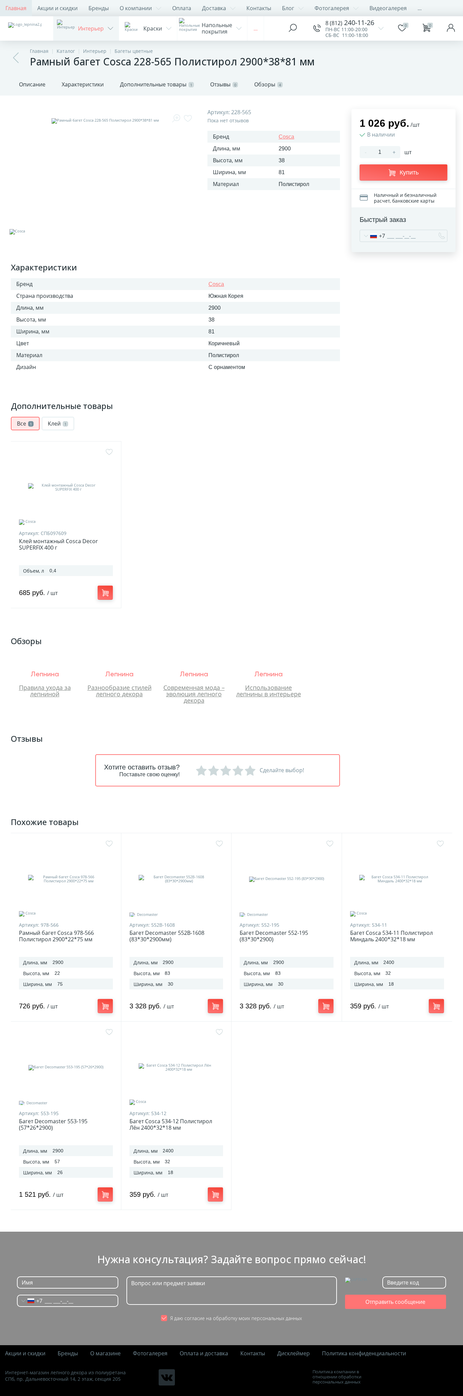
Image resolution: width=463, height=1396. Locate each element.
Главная (15, 8)
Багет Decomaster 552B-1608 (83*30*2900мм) (166, 936)
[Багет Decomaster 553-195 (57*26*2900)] (66, 1067)
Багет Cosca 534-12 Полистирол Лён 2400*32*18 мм (170, 1124)
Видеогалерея (388, 8)
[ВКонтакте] (167, 1377)
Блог (288, 8)
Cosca (286, 137)
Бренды (98, 8)
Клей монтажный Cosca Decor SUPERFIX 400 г (58, 544)
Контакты (258, 8)
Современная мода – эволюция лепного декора (194, 693)
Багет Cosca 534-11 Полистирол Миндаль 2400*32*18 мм (391, 936)
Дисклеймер (293, 1353)
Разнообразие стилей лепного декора (119, 690)
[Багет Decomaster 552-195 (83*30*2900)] (287, 879)
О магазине (105, 1353)
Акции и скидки (57, 8)
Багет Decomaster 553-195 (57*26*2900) (53, 1124)
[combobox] (372, 236)
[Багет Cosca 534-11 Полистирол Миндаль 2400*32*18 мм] (397, 879)
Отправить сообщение (395, 1302)
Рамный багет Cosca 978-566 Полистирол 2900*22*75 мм (56, 936)
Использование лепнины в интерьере (268, 690)
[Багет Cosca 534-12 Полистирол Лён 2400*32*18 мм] (176, 1067)
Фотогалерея (332, 8)
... (420, 8)
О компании (136, 8)
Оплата (181, 8)
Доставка (214, 8)
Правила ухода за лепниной (45, 690)
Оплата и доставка (204, 1353)
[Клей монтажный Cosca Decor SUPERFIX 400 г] (66, 487)
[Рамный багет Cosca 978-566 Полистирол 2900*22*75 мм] (66, 879)
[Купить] (105, 593)
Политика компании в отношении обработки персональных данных (337, 1376)
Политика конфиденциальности (364, 1353)
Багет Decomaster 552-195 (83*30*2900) (274, 936)
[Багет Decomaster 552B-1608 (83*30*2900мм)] (176, 879)
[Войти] (451, 28)
